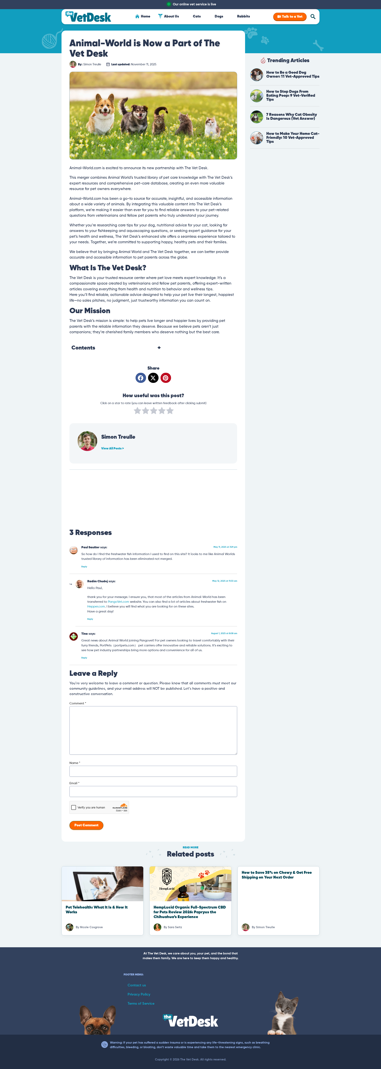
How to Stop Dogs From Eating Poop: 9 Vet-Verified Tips (290, 96)
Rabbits (243, 16)
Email (74, 783)
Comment (77, 703)
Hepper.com (96, 606)
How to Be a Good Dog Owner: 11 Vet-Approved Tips (292, 74)
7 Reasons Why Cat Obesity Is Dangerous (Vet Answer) (291, 117)
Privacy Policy (139, 994)
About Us (171, 16)
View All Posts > (112, 448)
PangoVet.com (118, 602)
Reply (84, 567)
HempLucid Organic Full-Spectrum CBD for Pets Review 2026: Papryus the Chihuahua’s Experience (190, 912)
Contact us (137, 985)
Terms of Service (141, 1003)
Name (74, 763)
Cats (197, 16)
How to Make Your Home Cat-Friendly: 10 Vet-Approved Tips (292, 138)
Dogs (219, 16)
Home (145, 16)
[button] (141, 378)
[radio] (137, 411)
